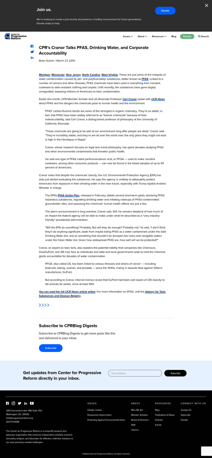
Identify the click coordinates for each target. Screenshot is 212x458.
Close (206, 5)
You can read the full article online (67, 292)
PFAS (145, 79)
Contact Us (186, 410)
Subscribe (50, 348)
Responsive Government (99, 415)
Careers (135, 429)
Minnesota (58, 75)
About (141, 36)
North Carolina (91, 75)
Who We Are (137, 410)
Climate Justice (94, 410)
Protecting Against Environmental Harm (106, 420)
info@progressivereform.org (19, 418)
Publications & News (165, 415)
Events (158, 425)
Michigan (44, 75)
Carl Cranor (130, 99)
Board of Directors (140, 420)
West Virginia (109, 75)
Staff (133, 425)
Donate (165, 10)
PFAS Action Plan (68, 195)
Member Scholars (139, 415)
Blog (173, 36)
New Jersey (73, 75)
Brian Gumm (46, 61)
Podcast (159, 420)
